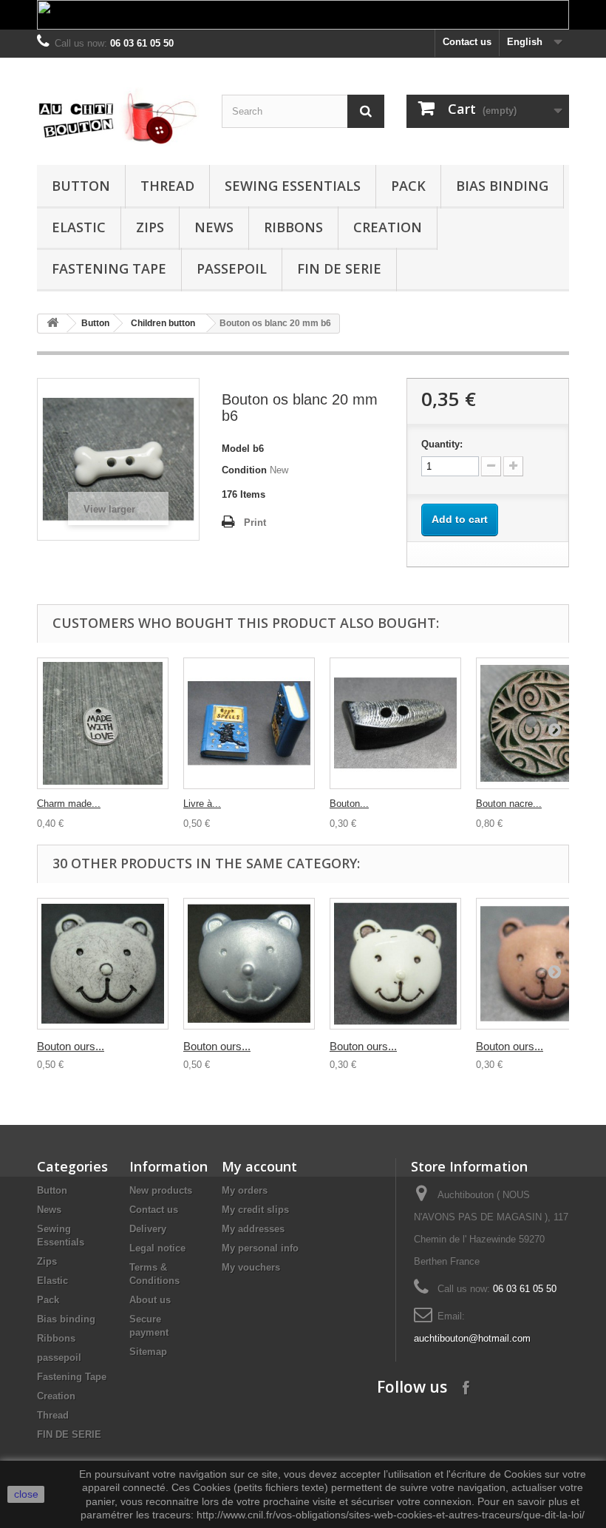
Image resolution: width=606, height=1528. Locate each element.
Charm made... (69, 803)
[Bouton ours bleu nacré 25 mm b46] (249, 964)
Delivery (147, 1228)
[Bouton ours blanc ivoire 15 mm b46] (395, 964)
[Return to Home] (52, 323)
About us (150, 1299)
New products (160, 1190)
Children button (163, 323)
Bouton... (349, 803)
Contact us (467, 41)
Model (236, 448)
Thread (167, 186)
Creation (387, 227)
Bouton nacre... (509, 803)
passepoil (232, 268)
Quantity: (442, 444)
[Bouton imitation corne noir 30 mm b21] (395, 723)
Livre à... (202, 803)
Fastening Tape (109, 268)
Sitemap (148, 1351)
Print (255, 522)
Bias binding (502, 186)
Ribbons (293, 227)
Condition (244, 470)
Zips (150, 227)
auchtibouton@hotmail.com (472, 1338)
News (214, 227)
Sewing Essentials (293, 186)
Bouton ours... (70, 1046)
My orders (245, 1190)
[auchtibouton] (118, 116)
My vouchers (251, 1267)
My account (259, 1166)
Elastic (79, 227)
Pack (408, 186)
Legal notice (157, 1248)
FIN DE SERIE (339, 268)
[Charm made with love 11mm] (102, 723)
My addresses (253, 1228)
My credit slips (255, 1209)
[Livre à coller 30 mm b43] (249, 723)
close (26, 1494)
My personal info (260, 1248)
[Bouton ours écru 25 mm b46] (102, 964)
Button (81, 186)
